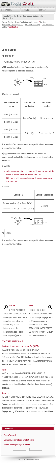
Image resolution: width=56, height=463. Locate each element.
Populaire (25, 10)
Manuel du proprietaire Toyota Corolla (19, 440)
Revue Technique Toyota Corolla (17, 445)
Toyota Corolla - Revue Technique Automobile (20, 22)
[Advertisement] (28, 37)
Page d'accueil (6, 10)
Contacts (43, 10)
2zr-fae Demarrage (32, 24)
